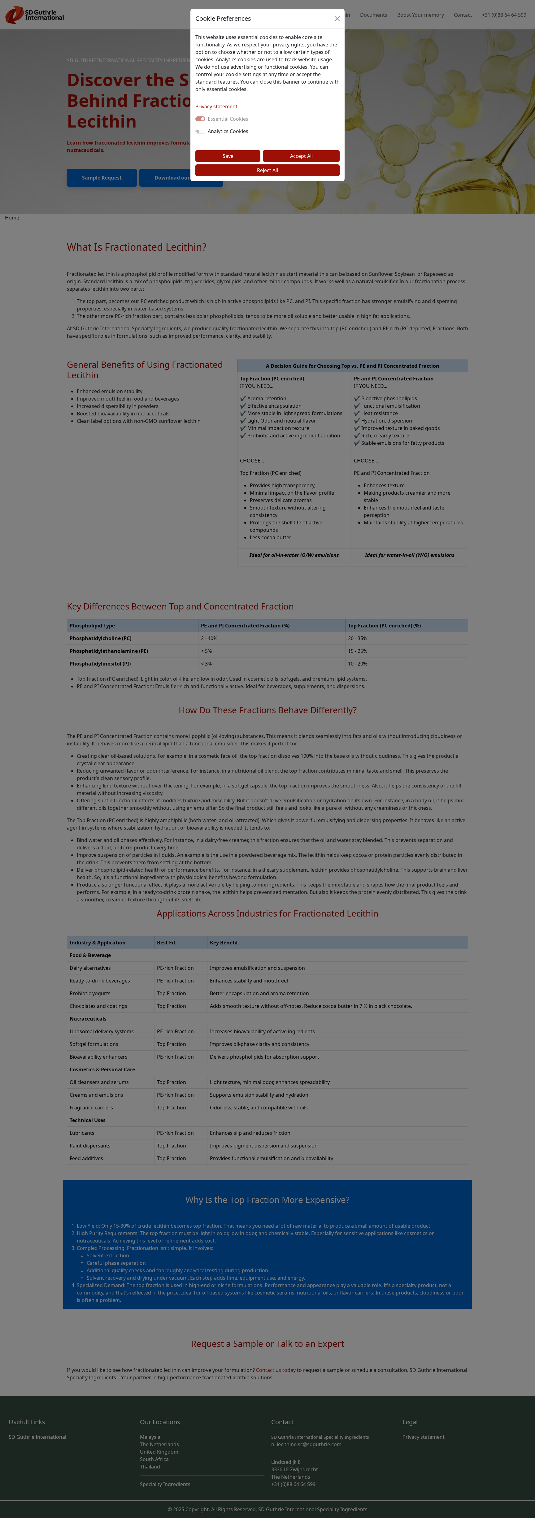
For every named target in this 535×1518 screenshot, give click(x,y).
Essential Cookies (228, 118)
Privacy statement (216, 106)
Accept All (301, 156)
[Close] (337, 19)
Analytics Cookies (228, 131)
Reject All (267, 170)
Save (228, 156)
